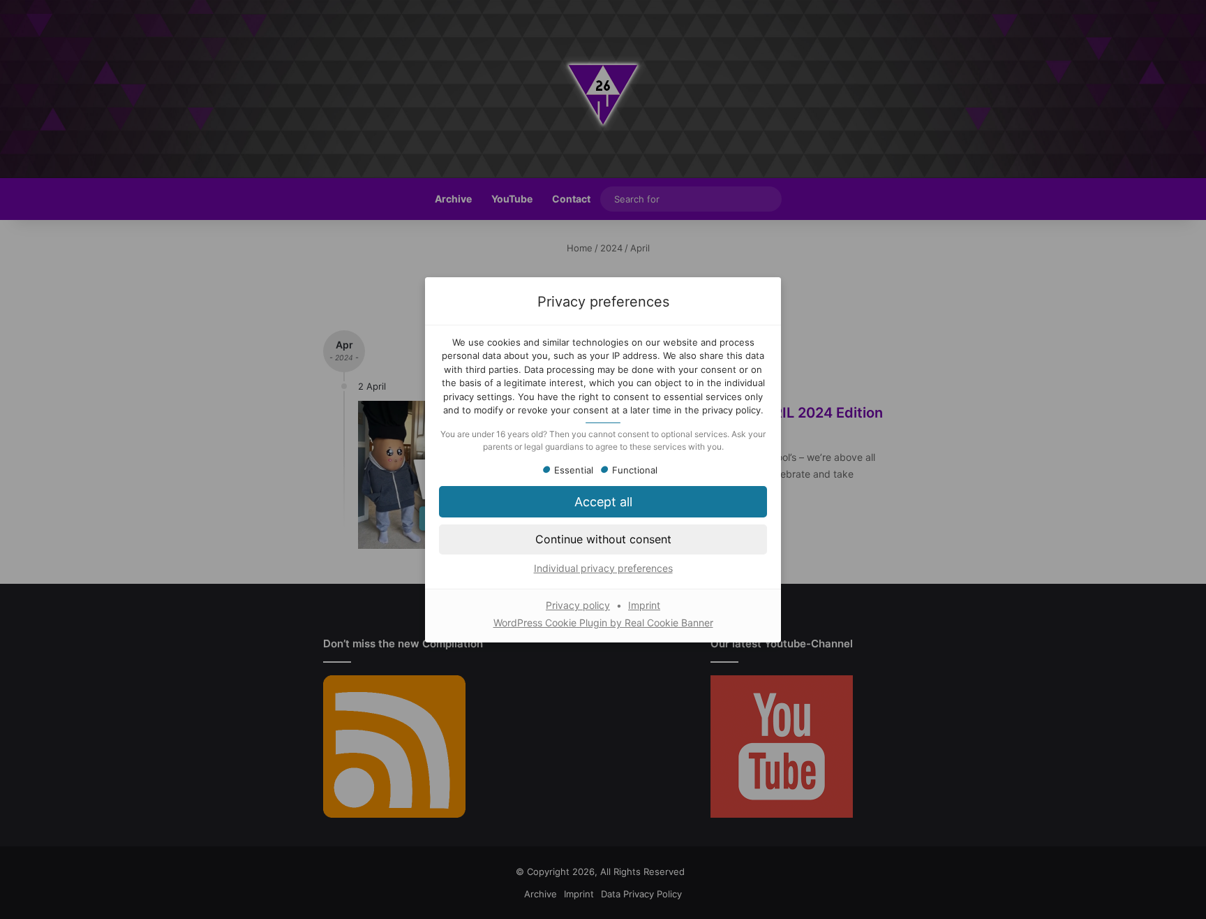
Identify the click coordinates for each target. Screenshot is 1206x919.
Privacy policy (578, 605)
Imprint (644, 605)
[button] (603, 539)
